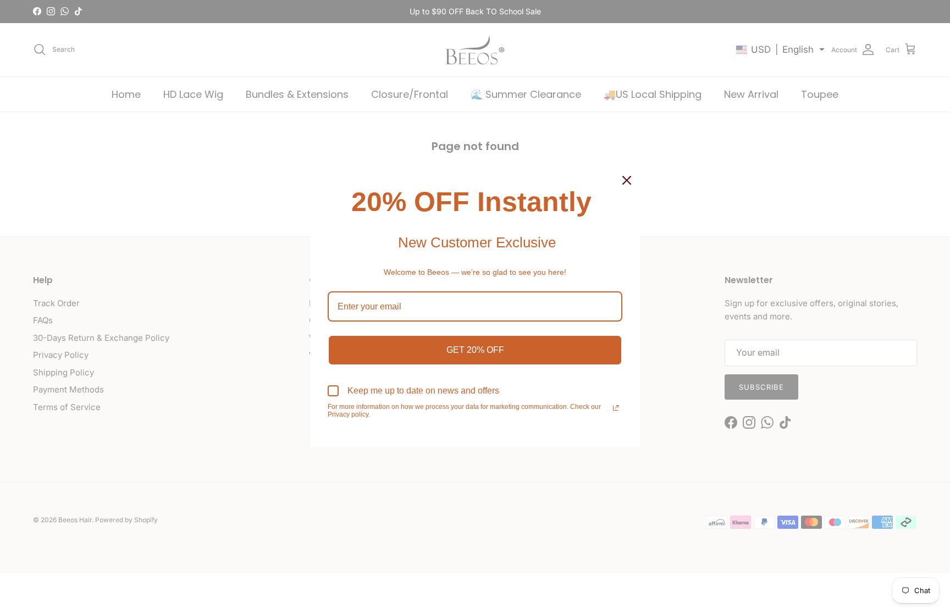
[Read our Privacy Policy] (615, 407)
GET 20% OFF (475, 350)
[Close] (627, 180)
